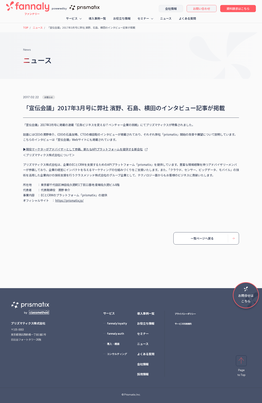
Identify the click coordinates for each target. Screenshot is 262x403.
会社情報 (171, 8)
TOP (25, 27)
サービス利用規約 (183, 323)
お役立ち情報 (121, 18)
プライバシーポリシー (185, 313)
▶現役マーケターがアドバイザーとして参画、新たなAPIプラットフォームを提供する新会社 (83, 149)
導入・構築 (113, 343)
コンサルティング (117, 353)
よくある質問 (187, 18)
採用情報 (143, 374)
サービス (71, 18)
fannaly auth (115, 333)
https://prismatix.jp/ (69, 200)
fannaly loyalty (117, 323)
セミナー (143, 18)
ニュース (165, 18)
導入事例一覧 (97, 18)
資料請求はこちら (238, 8)
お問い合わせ (201, 8)
